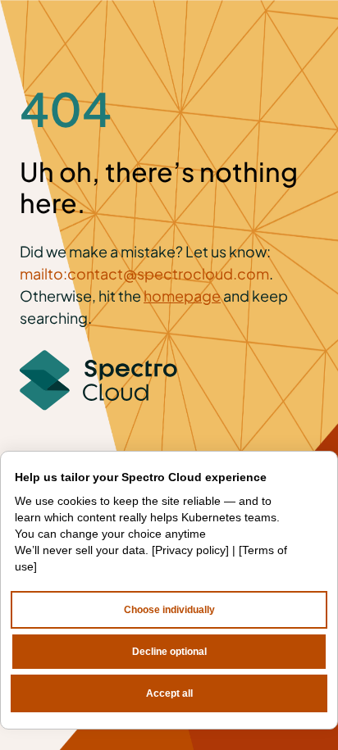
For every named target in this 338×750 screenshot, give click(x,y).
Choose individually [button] (169, 610)
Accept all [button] (169, 693)
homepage (182, 295)
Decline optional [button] (169, 651)
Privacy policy (190, 550)
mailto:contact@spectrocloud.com (144, 273)
